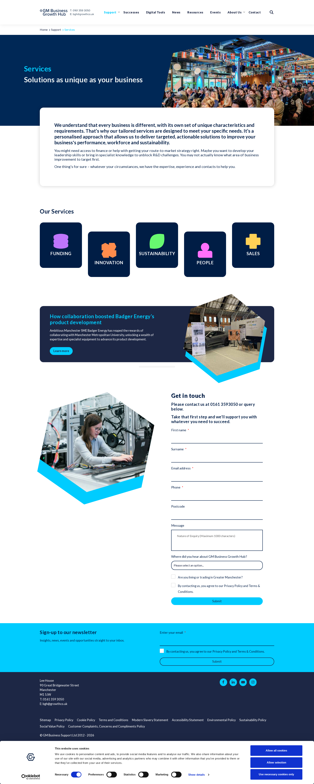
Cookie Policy (86, 720)
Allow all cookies (276, 750)
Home (44, 29)
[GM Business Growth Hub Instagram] (253, 682)
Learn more (61, 351)
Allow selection (276, 762)
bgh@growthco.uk (55, 704)
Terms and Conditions (113, 720)
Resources (195, 12)
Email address (181, 468)
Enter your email (171, 632)
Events (215, 12)
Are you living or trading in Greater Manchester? (210, 577)
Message (177, 525)
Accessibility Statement (188, 720)
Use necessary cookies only (276, 774)
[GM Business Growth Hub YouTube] (243, 682)
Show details (196, 774)
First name (178, 430)
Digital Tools (155, 12)
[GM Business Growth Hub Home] (55, 12)
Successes (131, 12)
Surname (177, 449)
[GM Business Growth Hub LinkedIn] (233, 682)
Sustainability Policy (252, 720)
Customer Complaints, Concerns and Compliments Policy (106, 726)
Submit (217, 601)
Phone (175, 487)
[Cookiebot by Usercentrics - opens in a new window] (31, 777)
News (176, 12)
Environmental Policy (221, 720)
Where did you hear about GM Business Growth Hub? (209, 556)
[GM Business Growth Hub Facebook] (223, 682)
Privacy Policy (64, 720)
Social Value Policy (52, 726)
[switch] (111, 774)
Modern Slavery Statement (150, 720)
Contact (255, 12)
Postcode (178, 506)
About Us (234, 12)
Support (110, 12)
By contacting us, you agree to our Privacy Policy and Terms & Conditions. (219, 589)
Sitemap (45, 720)
